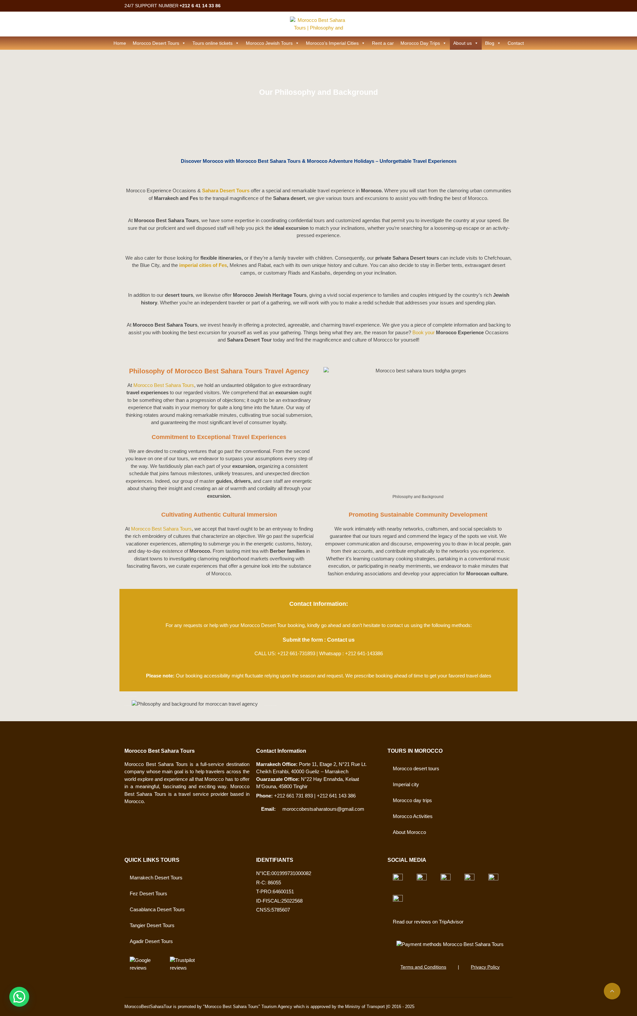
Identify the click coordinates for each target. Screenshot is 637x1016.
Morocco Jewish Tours (269, 43)
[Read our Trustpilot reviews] (184, 966)
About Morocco (409, 832)
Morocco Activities (413, 816)
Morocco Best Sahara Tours (163, 385)
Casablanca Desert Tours (157, 909)
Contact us (341, 640)
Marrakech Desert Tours (156, 877)
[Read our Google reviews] (143, 966)
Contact (516, 43)
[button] (19, 997)
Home (119, 43)
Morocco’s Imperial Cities (332, 43)
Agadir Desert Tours (151, 941)
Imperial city (406, 784)
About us (462, 43)
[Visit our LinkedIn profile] (469, 879)
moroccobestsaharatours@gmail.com (323, 809)
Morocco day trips (412, 800)
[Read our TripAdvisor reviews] (398, 879)
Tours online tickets (212, 43)
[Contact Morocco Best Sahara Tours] (450, 944)
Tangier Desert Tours (152, 925)
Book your (423, 332)
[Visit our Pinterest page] (398, 900)
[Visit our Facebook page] (421, 879)
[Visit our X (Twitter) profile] (445, 879)
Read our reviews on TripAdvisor (428, 921)
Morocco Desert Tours (156, 43)
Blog (489, 43)
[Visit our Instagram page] (493, 879)
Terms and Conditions (423, 967)
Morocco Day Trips (420, 43)
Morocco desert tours (416, 768)
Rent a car (383, 43)
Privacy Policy (485, 967)
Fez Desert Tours (148, 893)
